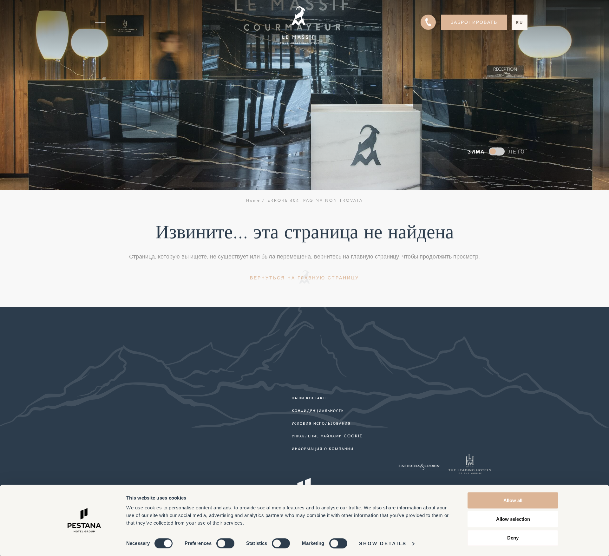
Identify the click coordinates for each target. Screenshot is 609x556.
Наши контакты (310, 398)
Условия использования (321, 423)
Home (253, 200)
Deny (513, 537)
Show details (383, 543)
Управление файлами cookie (327, 436)
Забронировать (474, 22)
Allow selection (513, 519)
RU (519, 22)
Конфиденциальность (318, 410)
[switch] (225, 543)
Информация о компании (323, 448)
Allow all (512, 500)
